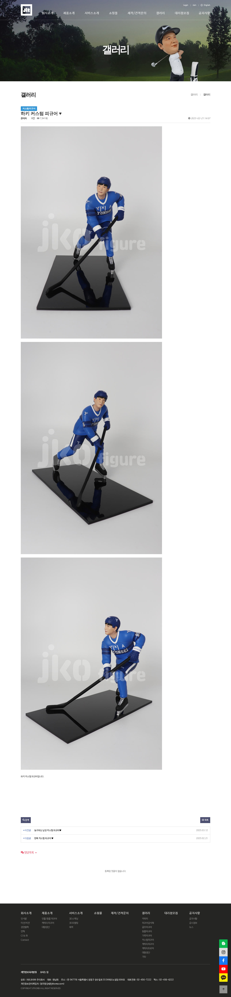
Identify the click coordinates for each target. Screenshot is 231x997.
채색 (71, 927)
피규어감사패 (148, 923)
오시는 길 (44, 972)
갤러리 (160, 13)
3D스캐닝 (73, 918)
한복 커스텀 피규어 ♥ (43, 838)
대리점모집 (182, 13)
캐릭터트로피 (148, 948)
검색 (27, 820)
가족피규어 (147, 935)
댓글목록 (29, 852)
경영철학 (25, 927)
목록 (206, 820)
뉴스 (191, 927)
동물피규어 (147, 931)
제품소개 (69, 13)
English (206, 5)
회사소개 (47, 13)
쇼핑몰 (113, 13)
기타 (144, 957)
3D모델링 (73, 923)
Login (185, 5)
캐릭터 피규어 (48, 923)
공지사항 (204, 13)
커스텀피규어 (148, 940)
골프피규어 (147, 927)
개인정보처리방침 (29, 972)
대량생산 (46, 927)
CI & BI (24, 935)
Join (194, 5)
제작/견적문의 (137, 13)
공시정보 (193, 923)
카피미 (145, 918)
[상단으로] (223, 989)
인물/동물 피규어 (49, 918)
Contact (25, 940)
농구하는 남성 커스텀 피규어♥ (47, 830)
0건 (33, 118)
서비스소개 (92, 13)
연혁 (23, 931)
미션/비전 (25, 923)
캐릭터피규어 (148, 944)
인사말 (24, 918)
